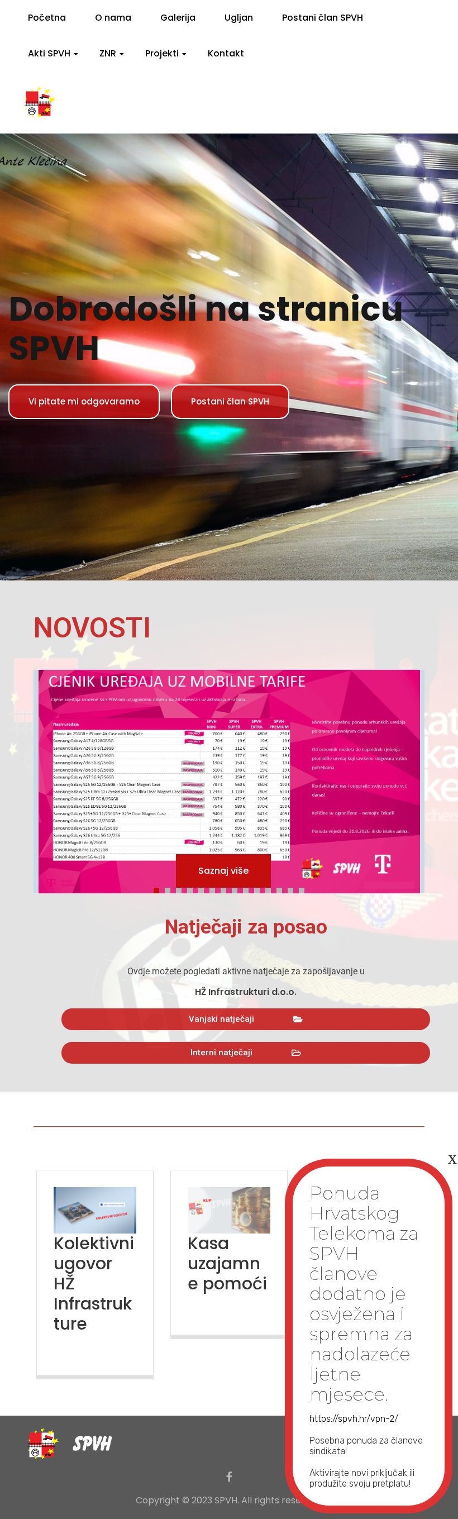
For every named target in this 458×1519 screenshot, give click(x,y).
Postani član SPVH (322, 17)
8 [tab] (237, 888)
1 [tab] (159, 888)
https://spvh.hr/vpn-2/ (353, 1418)
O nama (113, 17)
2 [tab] (170, 888)
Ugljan (239, 17)
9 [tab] (248, 888)
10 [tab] (259, 888)
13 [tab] (293, 888)
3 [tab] (181, 888)
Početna (47, 17)
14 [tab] (304, 888)
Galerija (177, 17)
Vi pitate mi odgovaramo (84, 401)
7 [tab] (226, 888)
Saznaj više (223, 870)
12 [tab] (282, 888)
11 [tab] (270, 888)
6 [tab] (215, 888)
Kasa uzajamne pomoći (227, 1263)
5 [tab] (203, 888)
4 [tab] (192, 888)
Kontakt (226, 53)
